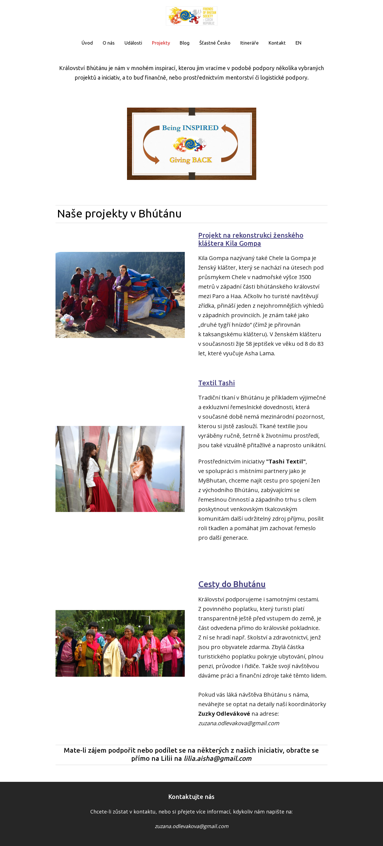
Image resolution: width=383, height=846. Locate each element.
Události (133, 42)
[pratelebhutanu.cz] (191, 16)
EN (298, 42)
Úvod (87, 42)
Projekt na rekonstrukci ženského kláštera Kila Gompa (250, 239)
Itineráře (249, 42)
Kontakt (277, 42)
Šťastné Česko (214, 42)
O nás (109, 42)
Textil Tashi (216, 383)
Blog (185, 42)
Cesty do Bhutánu (232, 584)
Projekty (161, 42)
